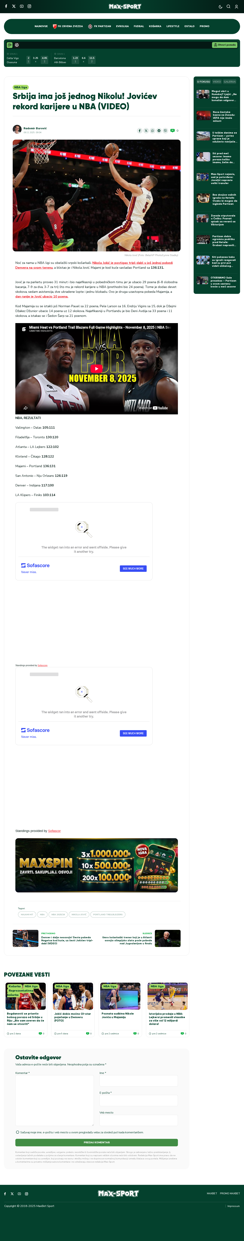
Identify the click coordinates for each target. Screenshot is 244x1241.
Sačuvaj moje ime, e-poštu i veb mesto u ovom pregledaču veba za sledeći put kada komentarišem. (82, 1132)
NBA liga (20, 87)
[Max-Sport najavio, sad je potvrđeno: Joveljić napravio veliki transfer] (202, 177)
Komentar (22, 1073)
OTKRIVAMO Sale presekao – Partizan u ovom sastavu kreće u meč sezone (223, 282)
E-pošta (105, 1093)
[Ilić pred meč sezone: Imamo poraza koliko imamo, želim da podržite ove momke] (203, 156)
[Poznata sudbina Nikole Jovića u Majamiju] (120, 996)
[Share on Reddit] (159, 131)
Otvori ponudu (227, 45)
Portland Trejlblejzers (108, 914)
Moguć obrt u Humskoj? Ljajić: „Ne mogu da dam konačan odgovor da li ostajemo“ (224, 97)
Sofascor (54, 831)
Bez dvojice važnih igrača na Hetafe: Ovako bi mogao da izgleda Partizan (225, 199)
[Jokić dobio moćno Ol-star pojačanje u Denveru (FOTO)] (73, 996)
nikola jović (79, 914)
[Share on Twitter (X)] (146, 131)
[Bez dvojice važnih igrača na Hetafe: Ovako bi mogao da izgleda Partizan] (203, 198)
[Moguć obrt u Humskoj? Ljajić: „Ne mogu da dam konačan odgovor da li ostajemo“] (202, 94)
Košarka (15, 986)
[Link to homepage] (125, 6)
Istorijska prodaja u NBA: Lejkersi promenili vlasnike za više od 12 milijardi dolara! (167, 1019)
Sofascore (43, 665)
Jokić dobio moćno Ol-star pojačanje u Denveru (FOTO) (72, 1017)
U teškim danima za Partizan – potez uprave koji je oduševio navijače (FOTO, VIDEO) (224, 138)
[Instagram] (29, 6)
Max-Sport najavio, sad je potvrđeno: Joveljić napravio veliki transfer (223, 179)
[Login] (237, 7)
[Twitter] (14, 6)
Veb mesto (106, 1113)
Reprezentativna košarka (20, 993)
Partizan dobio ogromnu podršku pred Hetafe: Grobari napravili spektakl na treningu (223, 244)
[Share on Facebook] (140, 131)
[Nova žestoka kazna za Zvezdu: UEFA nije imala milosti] (203, 115)
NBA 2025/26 (58, 914)
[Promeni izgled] (220, 7)
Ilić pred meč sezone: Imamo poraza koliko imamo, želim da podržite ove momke (223, 161)
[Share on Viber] (165, 131)
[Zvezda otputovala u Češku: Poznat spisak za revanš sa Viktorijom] (202, 218)
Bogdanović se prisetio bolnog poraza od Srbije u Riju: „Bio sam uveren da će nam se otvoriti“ (25, 1019)
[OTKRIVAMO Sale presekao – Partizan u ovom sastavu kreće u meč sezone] (202, 280)
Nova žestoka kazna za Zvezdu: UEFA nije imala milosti (224, 116)
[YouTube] (22, 6)
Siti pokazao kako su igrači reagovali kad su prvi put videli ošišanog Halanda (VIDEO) (224, 263)
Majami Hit (27, 914)
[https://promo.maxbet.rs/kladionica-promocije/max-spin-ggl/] (96, 865)
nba (42, 914)
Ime (102, 1073)
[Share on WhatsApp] (152, 131)
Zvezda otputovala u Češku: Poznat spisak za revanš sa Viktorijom (223, 220)
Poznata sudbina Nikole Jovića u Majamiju (118, 1015)
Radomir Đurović (35, 128)
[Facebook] (6, 6)
